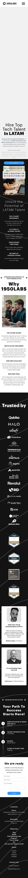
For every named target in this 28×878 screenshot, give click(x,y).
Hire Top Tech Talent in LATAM (14, 844)
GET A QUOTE (14, 163)
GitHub (14, 834)
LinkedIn (14, 851)
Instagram (14, 854)
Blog (14, 832)
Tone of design (14, 840)
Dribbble (14, 856)
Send (14, 793)
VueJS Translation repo (14, 836)
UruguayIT (14, 838)
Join (14, 842)
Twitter (14, 852)
